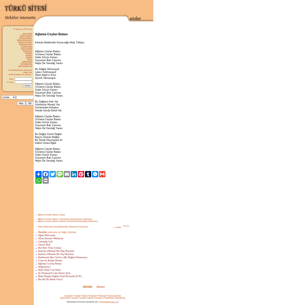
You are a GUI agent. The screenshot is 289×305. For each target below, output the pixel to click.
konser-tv (27, 51)
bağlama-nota (25, 44)
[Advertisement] (101, 7)
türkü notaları (25, 38)
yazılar (29, 55)
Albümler (100, 286)
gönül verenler (25, 42)
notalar (77, 295)
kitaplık (28, 53)
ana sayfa (27, 33)
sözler (84, 295)
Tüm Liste (87, 286)
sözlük (29, 57)
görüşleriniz (26, 64)
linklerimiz (27, 61)
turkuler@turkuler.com (109, 302)
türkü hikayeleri (24, 40)
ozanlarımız (26, 46)
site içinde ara (25, 66)
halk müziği (26, 48)
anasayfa (68, 295)
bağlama (93, 295)
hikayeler (102, 295)
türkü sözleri (26, 35)
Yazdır (118, 227)
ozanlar (75, 298)
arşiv (29, 59)
